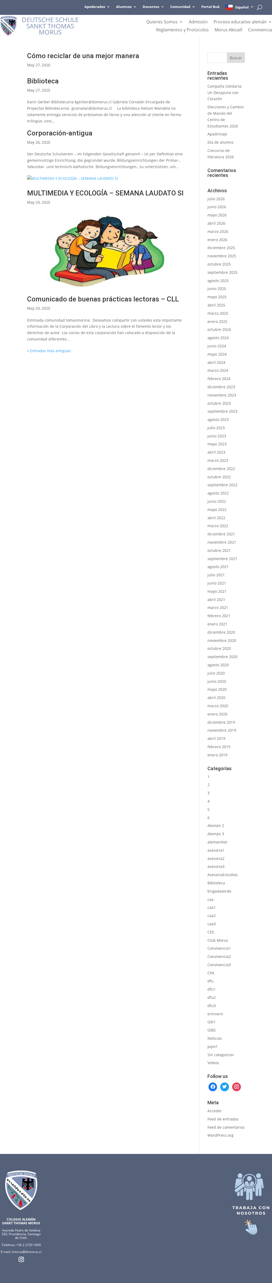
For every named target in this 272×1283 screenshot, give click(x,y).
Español (242, 7)
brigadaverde (219, 891)
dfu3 (211, 1005)
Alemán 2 (215, 825)
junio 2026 (216, 206)
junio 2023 (216, 435)
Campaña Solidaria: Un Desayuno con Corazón (224, 92)
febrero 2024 (218, 378)
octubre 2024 (219, 329)
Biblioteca (43, 81)
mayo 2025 (217, 296)
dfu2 (211, 997)
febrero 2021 (218, 615)
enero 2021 (217, 623)
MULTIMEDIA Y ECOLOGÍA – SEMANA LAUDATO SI (105, 193)
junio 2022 (216, 501)
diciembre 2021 (221, 533)
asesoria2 (215, 858)
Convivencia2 (219, 956)
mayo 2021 (217, 591)
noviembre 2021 (221, 542)
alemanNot (217, 842)
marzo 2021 (217, 607)
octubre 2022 (219, 476)
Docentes (151, 7)
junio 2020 (216, 681)
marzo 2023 (217, 460)
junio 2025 (216, 288)
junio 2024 (216, 345)
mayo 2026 (217, 215)
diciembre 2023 (221, 386)
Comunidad (180, 7)
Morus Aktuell (228, 30)
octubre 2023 (219, 403)
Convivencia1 (219, 948)
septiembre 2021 (222, 558)
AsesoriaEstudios (222, 874)
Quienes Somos (162, 22)
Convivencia (260, 30)
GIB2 (211, 1030)
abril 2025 (216, 305)
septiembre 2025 (222, 272)
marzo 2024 (217, 370)
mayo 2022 (217, 509)
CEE (210, 932)
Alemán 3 (215, 833)
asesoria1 (215, 850)
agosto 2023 (218, 419)
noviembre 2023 (221, 395)
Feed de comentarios (226, 1127)
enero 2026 (217, 239)
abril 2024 (216, 362)
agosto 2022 (218, 493)
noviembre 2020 (221, 640)
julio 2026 (216, 198)
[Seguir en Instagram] (21, 1259)
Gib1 (211, 1021)
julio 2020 (216, 673)
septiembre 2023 (222, 411)
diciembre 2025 (221, 247)
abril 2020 (216, 697)
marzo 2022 (217, 525)
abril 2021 (216, 599)
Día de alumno (220, 142)
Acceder (214, 1110)
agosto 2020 (218, 664)
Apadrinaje (217, 134)
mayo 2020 (217, 689)
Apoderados (94, 7)
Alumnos (123, 7)
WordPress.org (220, 1135)
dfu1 (211, 989)
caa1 (211, 907)
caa (210, 899)
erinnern (215, 1013)
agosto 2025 (218, 280)
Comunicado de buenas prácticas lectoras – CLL (103, 299)
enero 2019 (217, 754)
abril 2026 (216, 223)
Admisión (198, 22)
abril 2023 (216, 452)
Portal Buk (210, 7)
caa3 (211, 923)
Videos (213, 1062)
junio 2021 (216, 583)
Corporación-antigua (59, 133)
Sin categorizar (220, 1054)
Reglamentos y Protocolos (182, 30)
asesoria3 (215, 866)
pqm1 (212, 1046)
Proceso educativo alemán (240, 22)
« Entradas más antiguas (49, 350)
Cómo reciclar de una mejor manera (83, 56)
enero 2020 (217, 714)
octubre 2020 (219, 648)
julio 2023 (216, 427)
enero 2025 (217, 321)
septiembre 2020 (222, 656)
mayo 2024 (217, 354)
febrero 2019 (218, 746)
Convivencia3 (219, 964)
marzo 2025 (217, 313)
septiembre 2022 (222, 484)
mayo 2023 (217, 443)
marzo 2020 (217, 705)
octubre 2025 (219, 264)
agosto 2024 (218, 337)
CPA (210, 972)
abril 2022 (216, 517)
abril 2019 (216, 738)
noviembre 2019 (221, 730)
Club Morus (217, 940)
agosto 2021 (218, 566)
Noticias (214, 1038)
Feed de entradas (223, 1119)
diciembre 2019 (221, 722)
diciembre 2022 (221, 468)
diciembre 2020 (221, 632)
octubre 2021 (219, 550)
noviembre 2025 (221, 255)
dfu (210, 980)
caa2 (211, 915)
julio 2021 (216, 574)
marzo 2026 (217, 231)
